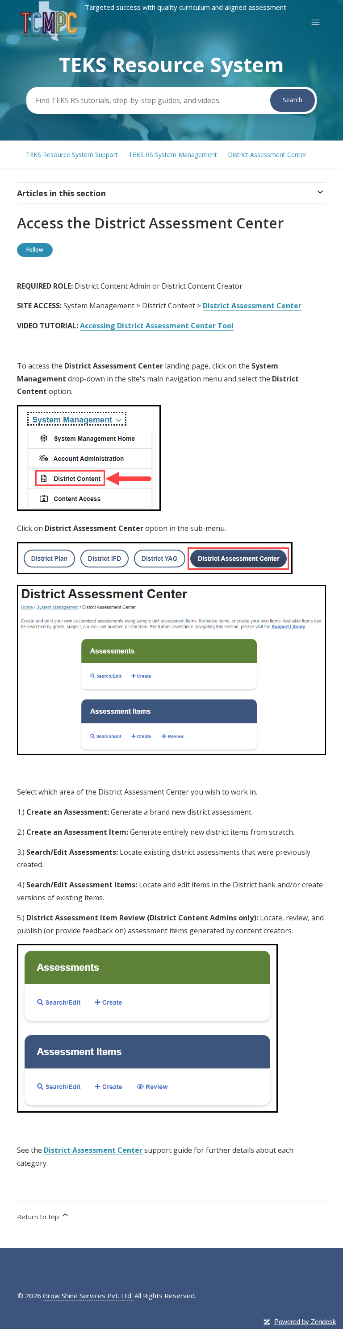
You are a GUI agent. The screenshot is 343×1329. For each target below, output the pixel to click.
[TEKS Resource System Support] (151, 39)
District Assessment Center (267, 154)
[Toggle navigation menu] (315, 22)
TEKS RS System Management (173, 154)
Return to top (39, 1216)
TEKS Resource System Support (72, 154)
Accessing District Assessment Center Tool (157, 326)
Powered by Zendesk (305, 1321)
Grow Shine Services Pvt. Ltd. (88, 1295)
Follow (34, 249)
